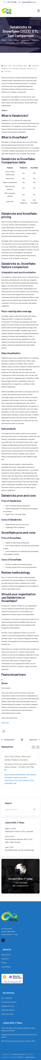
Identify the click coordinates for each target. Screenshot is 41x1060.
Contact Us (5, 959)
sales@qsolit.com (22, 886)
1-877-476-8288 (11, 2)
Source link (5, 723)
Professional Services (8, 1002)
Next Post (33, 740)
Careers (4, 963)
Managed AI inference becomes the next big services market (19, 1036)
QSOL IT (21, 1057)
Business (22, 775)
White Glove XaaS (7, 1014)
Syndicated (22, 68)
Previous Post (9, 740)
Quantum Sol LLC (19, 1054)
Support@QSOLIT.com (29, 2)
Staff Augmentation (7, 1010)
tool (35, 68)
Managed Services (7, 1006)
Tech (16, 780)
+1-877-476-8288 (20, 883)
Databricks (4, 68)
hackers (15, 777)
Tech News (29, 68)
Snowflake (15, 68)
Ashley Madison (10, 775)
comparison (35, 66)
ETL (10, 68)
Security (23, 777)
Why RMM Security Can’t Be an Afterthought (19, 850)
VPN (14, 783)
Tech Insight (24, 780)
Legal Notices (6, 967)
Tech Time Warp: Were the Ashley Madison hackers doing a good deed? (18, 1029)
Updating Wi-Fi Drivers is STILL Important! (19, 831)
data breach (31, 775)
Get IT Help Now (6, 998)
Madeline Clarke (22, 66)
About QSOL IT (6, 955)
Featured (8, 777)
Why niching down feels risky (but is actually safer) (18, 1041)
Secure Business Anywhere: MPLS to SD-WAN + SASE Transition (19, 840)
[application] (40, 1059)
